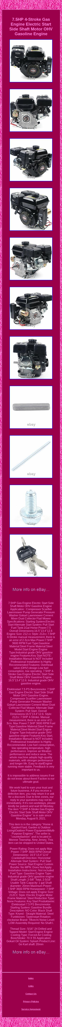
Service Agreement (30, 1009)
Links (31, 986)
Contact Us (31, 994)
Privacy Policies (31, 1001)
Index (31, 978)
